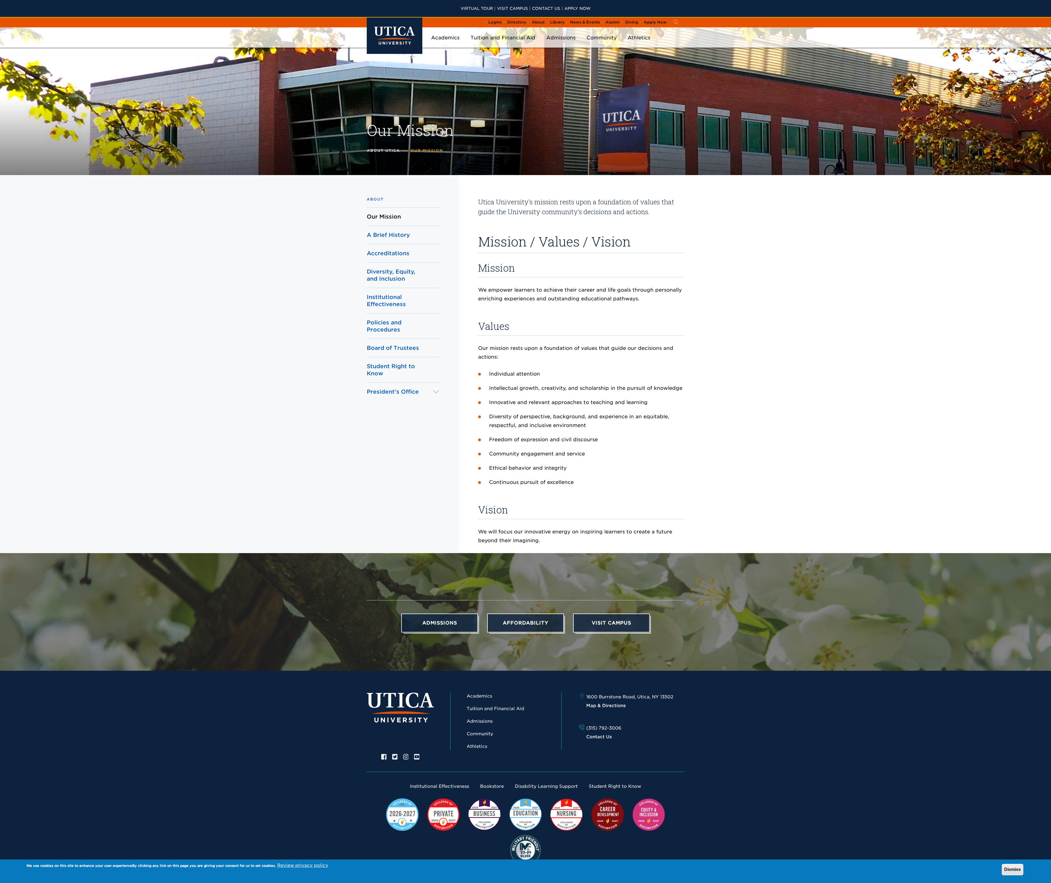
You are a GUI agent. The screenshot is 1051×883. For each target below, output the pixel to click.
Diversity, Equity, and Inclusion (391, 275)
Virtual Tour (477, 8)
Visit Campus (512, 8)
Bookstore (492, 786)
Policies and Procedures (384, 326)
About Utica (383, 151)
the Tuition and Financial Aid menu (503, 45)
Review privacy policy (302, 865)
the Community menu (601, 45)
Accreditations (388, 253)
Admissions (561, 37)
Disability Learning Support (546, 786)
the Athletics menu (639, 45)
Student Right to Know (391, 370)
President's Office (393, 391)
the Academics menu (445, 45)
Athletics (639, 37)
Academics (445, 37)
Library (557, 22)
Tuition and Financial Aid (502, 37)
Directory (516, 22)
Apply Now (577, 8)
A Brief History (388, 235)
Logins (495, 22)
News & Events (585, 22)
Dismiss (1012, 869)
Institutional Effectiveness (386, 300)
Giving (631, 22)
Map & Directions (606, 705)
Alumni (612, 22)
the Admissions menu (561, 45)
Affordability (525, 623)
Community (602, 37)
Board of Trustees (393, 348)
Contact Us (546, 8)
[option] (384, 756)
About (538, 22)
